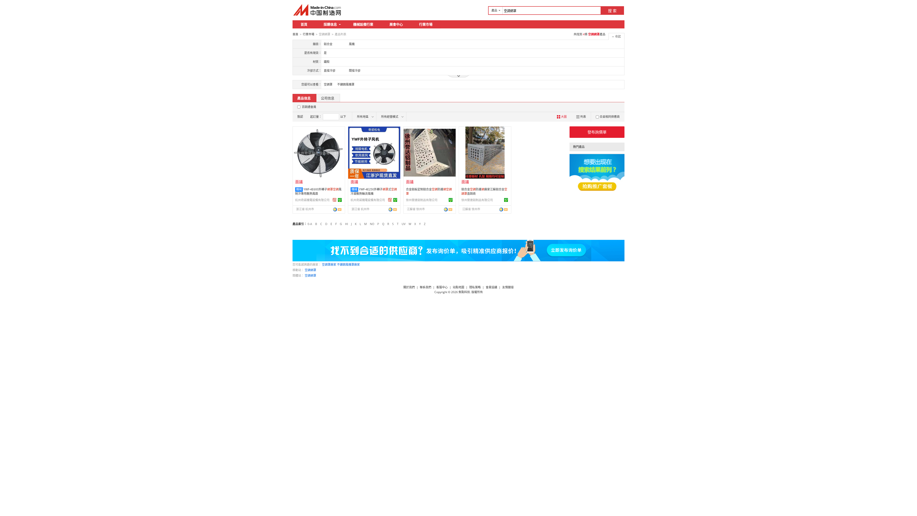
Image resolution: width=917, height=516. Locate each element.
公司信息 (327, 98)
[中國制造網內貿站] (318, 10)
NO (372, 224)
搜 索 (612, 10)
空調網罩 (310, 270)
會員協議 (491, 287)
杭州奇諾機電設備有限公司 (312, 200)
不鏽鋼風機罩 (345, 84)
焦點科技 (464, 292)
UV (403, 224)
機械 (299, 189)
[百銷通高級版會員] (334, 200)
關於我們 (409, 287)
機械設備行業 (363, 24)
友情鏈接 (508, 287)
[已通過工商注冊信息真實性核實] (340, 200)
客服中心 (442, 287)
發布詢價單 (597, 132)
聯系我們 (425, 287)
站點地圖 (458, 287)
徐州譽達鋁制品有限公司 (421, 200)
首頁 (304, 24)
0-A (310, 224)
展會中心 (396, 24)
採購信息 (330, 24)
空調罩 (328, 84)
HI (346, 224)
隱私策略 (475, 287)
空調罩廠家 (329, 265)
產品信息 (304, 98)
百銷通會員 (309, 107)
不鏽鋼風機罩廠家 (348, 265)
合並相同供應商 (610, 117)
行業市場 (425, 24)
